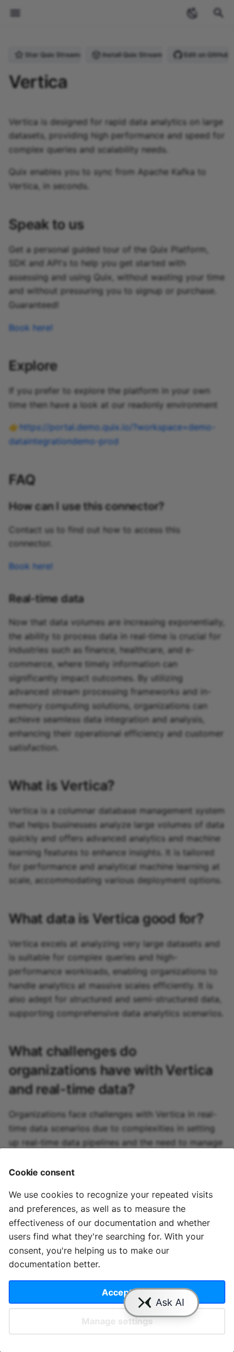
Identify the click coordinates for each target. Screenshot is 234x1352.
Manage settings (117, 1321)
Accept (117, 1292)
